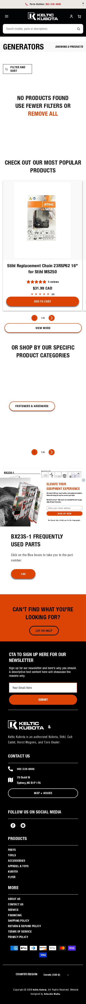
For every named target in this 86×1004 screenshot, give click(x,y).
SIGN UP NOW (64, 513)
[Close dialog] (83, 480)
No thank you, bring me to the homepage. (64, 520)
